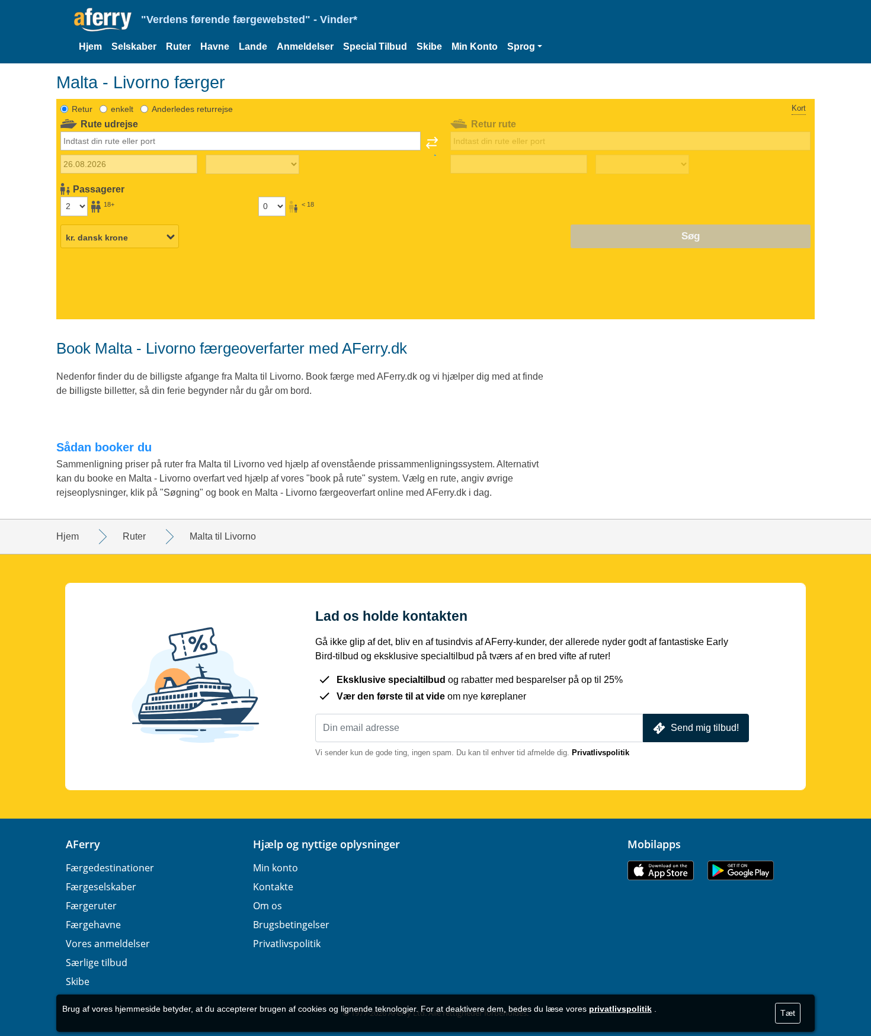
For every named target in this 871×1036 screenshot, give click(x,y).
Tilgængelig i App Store (660, 870)
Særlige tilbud (96, 962)
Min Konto (474, 46)
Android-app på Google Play (740, 870)
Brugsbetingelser (291, 924)
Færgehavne (93, 924)
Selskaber (133, 46)
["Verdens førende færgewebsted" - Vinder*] (103, 20)
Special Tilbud (375, 46)
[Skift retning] (432, 146)
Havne (214, 46)
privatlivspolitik (620, 1008)
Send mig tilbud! (705, 728)
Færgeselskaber (101, 886)
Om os (267, 905)
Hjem (90, 46)
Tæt (787, 1013)
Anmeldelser (305, 46)
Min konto (275, 867)
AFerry (83, 844)
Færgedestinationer (110, 867)
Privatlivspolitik (600, 752)
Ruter (178, 46)
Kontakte (273, 886)
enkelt (122, 109)
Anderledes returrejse (192, 109)
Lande (253, 46)
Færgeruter (91, 905)
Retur (82, 109)
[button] (524, 47)
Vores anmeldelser (108, 943)
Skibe (429, 46)
